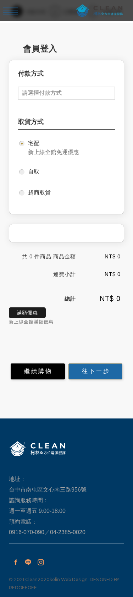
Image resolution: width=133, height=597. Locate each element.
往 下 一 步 (95, 371)
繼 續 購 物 (37, 371)
